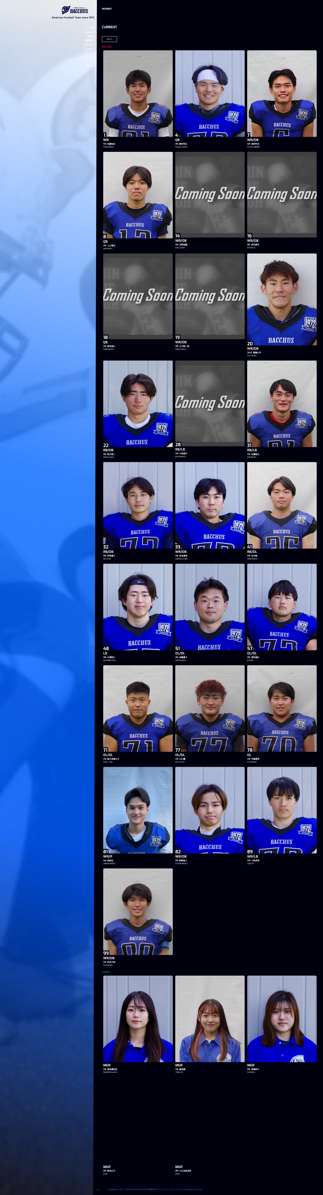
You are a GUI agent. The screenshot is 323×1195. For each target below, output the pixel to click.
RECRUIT (89, 32)
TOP (92, 28)
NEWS (91, 36)
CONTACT (88, 44)
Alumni (109, 39)
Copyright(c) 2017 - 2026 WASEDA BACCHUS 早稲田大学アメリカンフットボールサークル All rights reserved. (155, 1189)
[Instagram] (92, 65)
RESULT (89, 40)
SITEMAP (88, 60)
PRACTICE (88, 52)
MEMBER (88, 56)
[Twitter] (89, 65)
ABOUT (90, 49)
